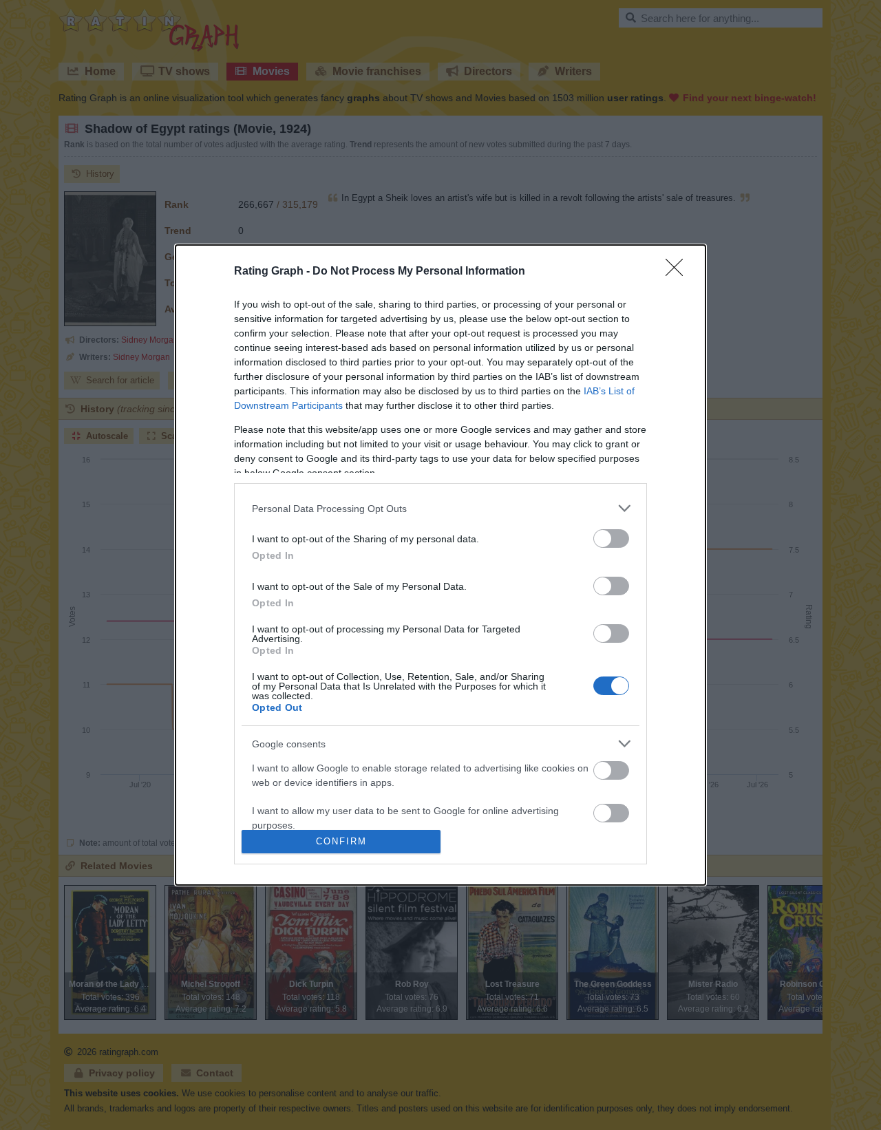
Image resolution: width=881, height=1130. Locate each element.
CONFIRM (341, 841)
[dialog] (440, 565)
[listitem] (440, 508)
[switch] (611, 538)
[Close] (679, 272)
